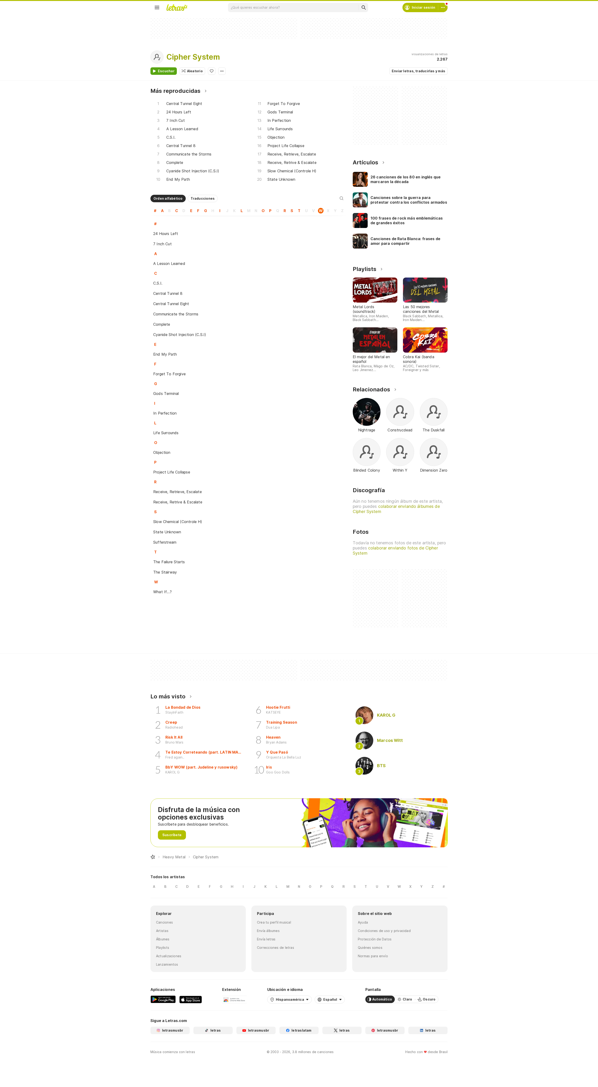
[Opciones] (222, 71)
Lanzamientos (167, 964)
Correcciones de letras (275, 948)
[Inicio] (152, 857)
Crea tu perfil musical (274, 922)
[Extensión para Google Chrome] (234, 999)
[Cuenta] (443, 7)
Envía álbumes (268, 931)
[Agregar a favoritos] (211, 71)
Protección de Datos (375, 939)
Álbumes (163, 939)
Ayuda (363, 922)
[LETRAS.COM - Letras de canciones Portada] (177, 7)
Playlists (162, 948)
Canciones (164, 922)
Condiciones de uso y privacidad (384, 931)
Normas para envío (373, 956)
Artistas (162, 931)
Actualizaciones (168, 956)
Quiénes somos (370, 948)
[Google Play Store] (163, 999)
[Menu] (157, 7)
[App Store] (190, 999)
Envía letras (266, 939)
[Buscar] (363, 7)
